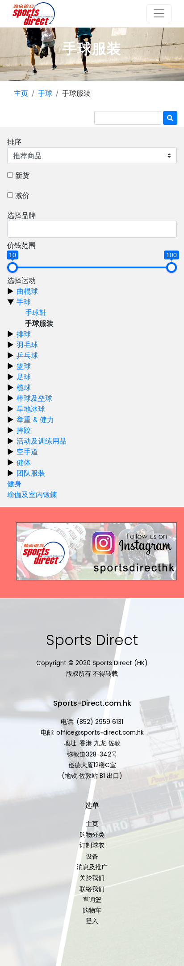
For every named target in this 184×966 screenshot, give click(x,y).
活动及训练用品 (42, 440)
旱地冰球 (31, 408)
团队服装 (31, 473)
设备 (92, 856)
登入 (92, 921)
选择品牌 (21, 215)
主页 (21, 93)
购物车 (92, 910)
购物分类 (92, 834)
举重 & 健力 (35, 419)
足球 (24, 376)
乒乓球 (27, 355)
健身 (14, 483)
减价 (22, 195)
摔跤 (24, 430)
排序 (14, 141)
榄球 (24, 387)
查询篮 (92, 900)
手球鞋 (35, 312)
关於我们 (92, 878)
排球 (24, 333)
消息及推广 (92, 867)
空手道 (27, 451)
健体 (24, 462)
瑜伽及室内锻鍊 (32, 494)
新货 (22, 175)
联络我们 (92, 889)
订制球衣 (92, 845)
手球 (45, 93)
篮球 (24, 366)
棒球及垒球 (34, 398)
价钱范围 (21, 245)
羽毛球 (27, 344)
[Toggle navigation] (158, 13)
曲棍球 (27, 291)
